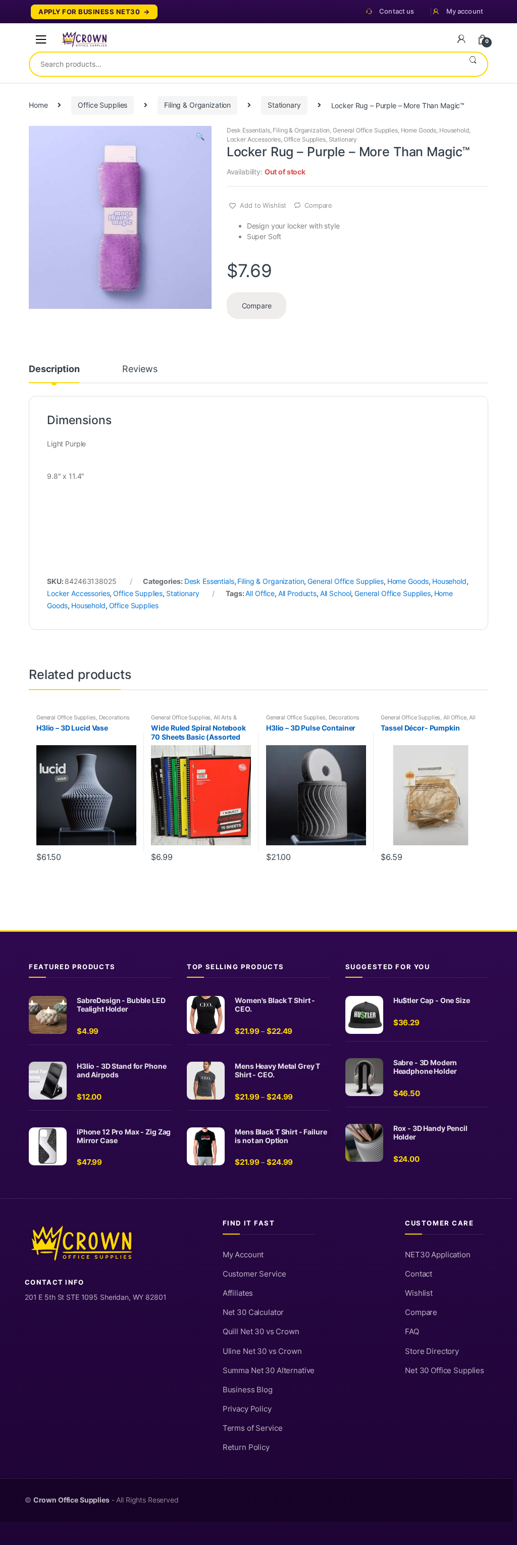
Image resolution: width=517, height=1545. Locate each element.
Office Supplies (102, 105)
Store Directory (432, 1351)
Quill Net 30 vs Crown (261, 1331)
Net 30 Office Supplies (444, 1370)
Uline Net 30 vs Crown (262, 1351)
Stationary (284, 105)
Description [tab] (54, 369)
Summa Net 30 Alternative (269, 1370)
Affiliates (238, 1293)
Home (38, 105)
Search (472, 64)
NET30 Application (438, 1254)
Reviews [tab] (139, 369)
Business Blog (248, 1389)
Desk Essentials (248, 130)
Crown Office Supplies (71, 1500)
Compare (318, 205)
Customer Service (254, 1274)
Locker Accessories (254, 139)
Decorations (114, 717)
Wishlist (419, 1293)
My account (464, 11)
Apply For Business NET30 (89, 12)
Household (454, 130)
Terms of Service (253, 1428)
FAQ (412, 1331)
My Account (243, 1254)
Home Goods (419, 130)
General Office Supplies (365, 130)
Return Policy (246, 1447)
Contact (418, 1274)
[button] (200, 137)
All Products (297, 593)
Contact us (396, 11)
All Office (260, 593)
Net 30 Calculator (253, 1312)
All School (335, 593)
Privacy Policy (247, 1409)
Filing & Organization (197, 105)
